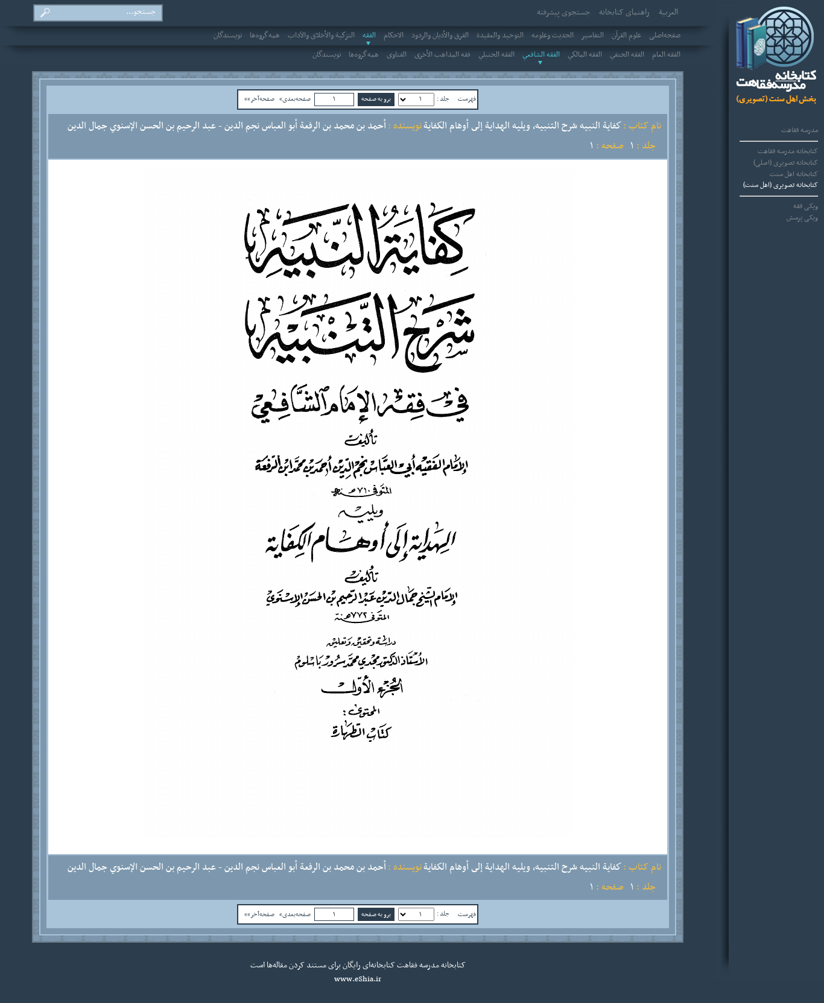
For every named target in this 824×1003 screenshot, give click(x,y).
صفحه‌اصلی (664, 35)
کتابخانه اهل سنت (794, 174)
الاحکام (394, 35)
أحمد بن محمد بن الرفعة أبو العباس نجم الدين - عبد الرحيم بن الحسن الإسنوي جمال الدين (227, 126)
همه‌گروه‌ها (265, 35)
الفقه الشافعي (541, 55)
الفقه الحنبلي (496, 55)
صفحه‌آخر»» (259, 98)
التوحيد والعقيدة (500, 35)
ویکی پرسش (802, 218)
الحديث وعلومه (552, 35)
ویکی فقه (805, 206)
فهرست (467, 98)
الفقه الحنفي (627, 55)
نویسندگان (228, 35)
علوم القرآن (626, 35)
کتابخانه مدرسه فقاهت (788, 151)
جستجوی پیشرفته (563, 12)
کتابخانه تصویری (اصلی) (785, 163)
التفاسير (593, 35)
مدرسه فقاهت (799, 130)
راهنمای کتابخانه (624, 12)
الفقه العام (666, 55)
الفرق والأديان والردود (440, 35)
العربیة (668, 12)
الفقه (369, 35)
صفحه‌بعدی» (295, 98)
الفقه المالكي (585, 55)
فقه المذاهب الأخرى (442, 55)
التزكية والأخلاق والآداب (321, 35)
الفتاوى (397, 55)
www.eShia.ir (357, 979)
